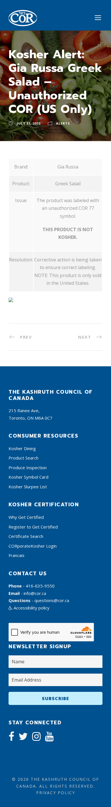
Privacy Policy (55, 792)
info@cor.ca (35, 593)
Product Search (23, 458)
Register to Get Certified (33, 527)
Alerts (63, 123)
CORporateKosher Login (33, 546)
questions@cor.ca (51, 600)
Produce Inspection (28, 467)
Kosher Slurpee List (28, 486)
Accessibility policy (31, 608)
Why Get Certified (26, 517)
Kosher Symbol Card (28, 477)
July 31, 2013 (29, 123)
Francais (16, 555)
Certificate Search (26, 536)
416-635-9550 (40, 586)
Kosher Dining (22, 448)
